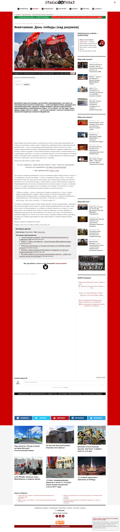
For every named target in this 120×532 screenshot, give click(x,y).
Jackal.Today (83, 42)
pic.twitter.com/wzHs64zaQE (56, 167)
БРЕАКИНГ (46, 508)
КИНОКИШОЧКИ (53, 508)
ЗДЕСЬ (100, 17)
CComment (65, 387)
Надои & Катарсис (26, 14)
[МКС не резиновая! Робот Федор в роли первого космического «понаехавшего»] (92, 304)
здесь (72, 73)
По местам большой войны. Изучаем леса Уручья (58, 446)
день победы (25, 274)
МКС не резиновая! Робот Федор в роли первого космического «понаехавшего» (90, 301)
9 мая (17, 274)
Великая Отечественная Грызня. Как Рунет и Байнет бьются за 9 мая (90, 448)
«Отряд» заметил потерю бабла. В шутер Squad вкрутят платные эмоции (105, 519)
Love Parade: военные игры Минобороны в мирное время (27, 477)
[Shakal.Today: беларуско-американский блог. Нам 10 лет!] (60, 2)
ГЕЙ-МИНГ (69, 508)
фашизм (34, 274)
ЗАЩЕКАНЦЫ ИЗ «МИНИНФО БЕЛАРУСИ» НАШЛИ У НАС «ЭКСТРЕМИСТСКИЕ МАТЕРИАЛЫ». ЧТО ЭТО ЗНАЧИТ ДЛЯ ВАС (59, 394)
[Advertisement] (45, 93)
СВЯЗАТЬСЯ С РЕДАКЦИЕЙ (60, 526)
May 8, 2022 (54, 170)
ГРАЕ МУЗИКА (62, 508)
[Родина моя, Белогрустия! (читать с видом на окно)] (92, 287)
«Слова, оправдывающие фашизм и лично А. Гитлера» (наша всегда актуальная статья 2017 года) (59, 483)
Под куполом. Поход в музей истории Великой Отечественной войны (27, 448)
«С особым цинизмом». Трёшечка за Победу (88, 478)
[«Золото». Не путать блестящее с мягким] (91, 295)
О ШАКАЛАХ (83, 508)
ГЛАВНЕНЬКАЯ (38, 508)
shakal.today (41, 232)
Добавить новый (101, 377)
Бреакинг (18, 14)
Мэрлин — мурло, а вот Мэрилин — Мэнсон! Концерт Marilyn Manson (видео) (46, 241)
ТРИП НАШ (76, 508)
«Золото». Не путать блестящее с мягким (90, 293)
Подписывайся (60, 263)
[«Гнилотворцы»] (92, 263)
